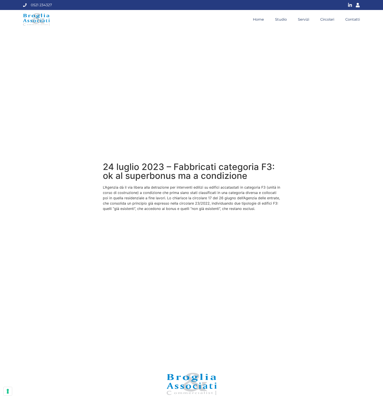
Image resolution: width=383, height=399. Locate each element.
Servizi (303, 19)
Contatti (352, 19)
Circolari (327, 19)
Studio (281, 19)
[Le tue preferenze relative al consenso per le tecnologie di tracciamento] (8, 391)
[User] (358, 5)
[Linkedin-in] (350, 5)
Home (258, 19)
